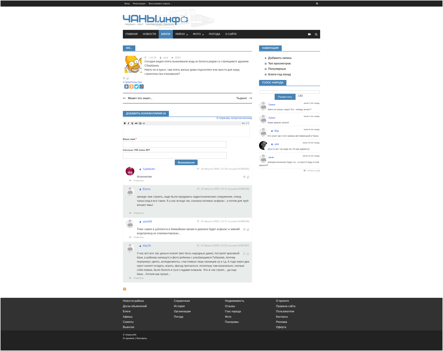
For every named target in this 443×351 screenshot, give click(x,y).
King (276, 131)
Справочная (182, 300)
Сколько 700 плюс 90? (136, 150)
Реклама (281, 321)
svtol (165, 57)
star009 (147, 221)
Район (180, 34)
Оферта (281, 327)
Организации (182, 311)
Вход (127, 3)
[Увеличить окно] (248, 122)
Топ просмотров (279, 63)
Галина (272, 105)
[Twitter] (136, 86)
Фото (197, 34)
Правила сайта (285, 306)
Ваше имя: (130, 139)
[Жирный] (125, 123)
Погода (214, 34)
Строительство (132, 82)
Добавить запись (280, 57)
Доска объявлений (135, 306)
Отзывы (230, 306)
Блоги (165, 34)
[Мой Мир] (141, 86)
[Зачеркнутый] (136, 123)
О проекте (282, 300)
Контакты (282, 316)
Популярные (277, 68)
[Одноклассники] (131, 86)
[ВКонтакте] (126, 86)
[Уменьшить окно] (248, 124)
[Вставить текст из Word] (140, 123)
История (179, 306)
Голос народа (272, 82)
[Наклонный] (128, 123)
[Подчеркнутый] (132, 123)
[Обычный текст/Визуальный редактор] (243, 123)
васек (271, 157)
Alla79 (147, 245)
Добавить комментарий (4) (146, 113)
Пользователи (285, 311)
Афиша (127, 316)
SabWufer (149, 169)
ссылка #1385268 (238, 188)
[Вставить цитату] (144, 123)
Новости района (133, 300)
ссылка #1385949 (238, 221)
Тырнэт (241, 98)
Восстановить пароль (159, 3)
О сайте (231, 34)
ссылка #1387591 (238, 245)
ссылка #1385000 (238, 168)
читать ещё (313, 170)
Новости (149, 34)
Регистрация (139, 3)
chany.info (130, 334)
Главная (131, 34)
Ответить (138, 180)
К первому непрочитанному (234, 118)
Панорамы (232, 321)
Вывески (128, 327)
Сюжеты (128, 321)
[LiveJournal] (146, 86)
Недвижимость (234, 300)
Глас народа (233, 311)
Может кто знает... (140, 98)
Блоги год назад (279, 74)
